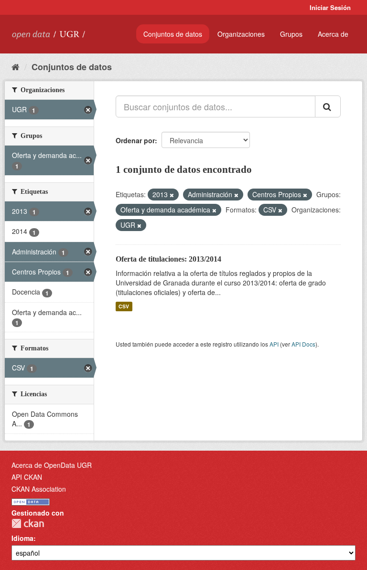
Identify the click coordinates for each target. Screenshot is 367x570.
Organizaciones (241, 34)
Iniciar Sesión (330, 7)
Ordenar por (135, 140)
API (274, 344)
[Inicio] (15, 66)
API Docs (303, 344)
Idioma (22, 538)
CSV (124, 306)
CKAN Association (38, 489)
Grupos (291, 34)
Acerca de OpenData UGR (51, 465)
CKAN (27, 523)
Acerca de (333, 34)
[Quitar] (172, 195)
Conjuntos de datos (172, 34)
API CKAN (26, 477)
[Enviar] (328, 106)
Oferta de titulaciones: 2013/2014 (168, 259)
